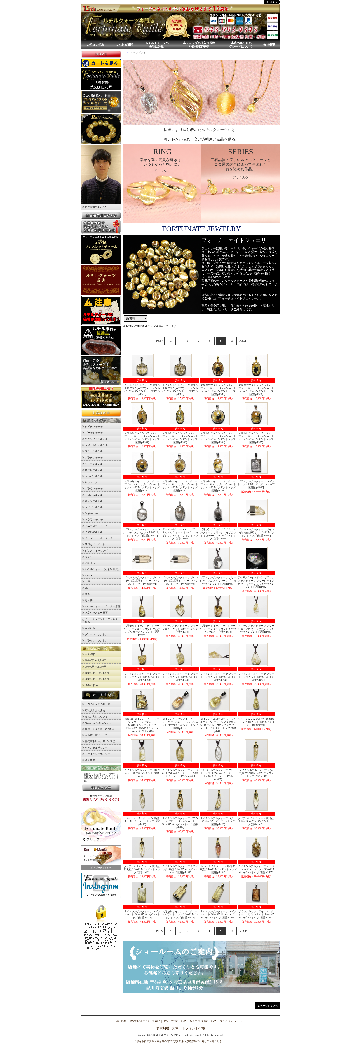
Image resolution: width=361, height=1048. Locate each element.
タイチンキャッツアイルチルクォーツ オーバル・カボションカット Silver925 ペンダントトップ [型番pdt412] (180, 723)
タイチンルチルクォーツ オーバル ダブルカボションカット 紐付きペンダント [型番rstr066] (180, 773)
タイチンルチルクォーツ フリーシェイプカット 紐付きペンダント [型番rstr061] (256, 676)
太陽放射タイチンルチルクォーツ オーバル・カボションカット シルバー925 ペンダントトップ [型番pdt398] (218, 486)
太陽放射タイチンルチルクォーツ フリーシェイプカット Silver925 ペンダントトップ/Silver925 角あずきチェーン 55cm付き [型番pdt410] (142, 725)
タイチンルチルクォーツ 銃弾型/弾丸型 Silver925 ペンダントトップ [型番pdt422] (142, 869)
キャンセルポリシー (96, 747)
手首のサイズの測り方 (97, 704)
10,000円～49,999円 (95, 660)
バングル (90, 563)
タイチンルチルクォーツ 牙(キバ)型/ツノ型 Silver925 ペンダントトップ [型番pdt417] (256, 773)
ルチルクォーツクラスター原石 (102, 606)
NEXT (243, 340)
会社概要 (269, 44)
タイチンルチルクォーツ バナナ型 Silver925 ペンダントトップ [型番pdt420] (218, 821)
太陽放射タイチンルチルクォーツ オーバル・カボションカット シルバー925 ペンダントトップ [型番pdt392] (142, 438)
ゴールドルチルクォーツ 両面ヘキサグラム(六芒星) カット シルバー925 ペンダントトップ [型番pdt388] (142, 390)
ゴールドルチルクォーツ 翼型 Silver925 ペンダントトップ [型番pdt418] (142, 821)
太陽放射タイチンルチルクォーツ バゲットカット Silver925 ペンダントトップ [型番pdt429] (180, 914)
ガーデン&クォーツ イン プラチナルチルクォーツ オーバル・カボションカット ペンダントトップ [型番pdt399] (180, 534)
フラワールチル (94, 519)
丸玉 (87, 587)
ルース (89, 575)
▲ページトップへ (268, 1005)
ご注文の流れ (95, 44)
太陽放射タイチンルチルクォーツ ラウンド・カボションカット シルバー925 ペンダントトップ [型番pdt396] (142, 486)
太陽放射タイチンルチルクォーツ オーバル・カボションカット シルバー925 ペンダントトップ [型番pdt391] (256, 390)
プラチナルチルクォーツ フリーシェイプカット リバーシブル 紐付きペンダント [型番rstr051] (218, 580)
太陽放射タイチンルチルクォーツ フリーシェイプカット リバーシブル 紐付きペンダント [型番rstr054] (142, 630)
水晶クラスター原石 (96, 612)
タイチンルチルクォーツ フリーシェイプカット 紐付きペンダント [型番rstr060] (218, 676)
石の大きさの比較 (95, 710)
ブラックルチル (94, 451)
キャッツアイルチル (96, 438)
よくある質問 (124, 44)
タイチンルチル (94, 426)
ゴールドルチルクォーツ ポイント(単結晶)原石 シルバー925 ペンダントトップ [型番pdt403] (180, 580)
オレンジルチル (94, 501)
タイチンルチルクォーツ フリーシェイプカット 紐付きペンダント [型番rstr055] (180, 628)
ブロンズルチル (94, 494)
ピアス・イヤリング (96, 550)
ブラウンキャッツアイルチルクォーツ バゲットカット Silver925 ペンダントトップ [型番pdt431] (256, 914)
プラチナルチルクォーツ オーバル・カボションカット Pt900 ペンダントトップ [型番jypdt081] (142, 532)
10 (232, 340)
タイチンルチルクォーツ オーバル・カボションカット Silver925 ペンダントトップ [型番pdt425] (256, 869)
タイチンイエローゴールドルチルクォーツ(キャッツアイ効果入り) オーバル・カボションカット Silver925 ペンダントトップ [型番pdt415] (218, 725)
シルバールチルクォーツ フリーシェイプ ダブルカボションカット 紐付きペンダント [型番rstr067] (218, 775)
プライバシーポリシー (97, 753)
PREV (159, 340)
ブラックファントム (96, 640)
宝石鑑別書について (96, 735)
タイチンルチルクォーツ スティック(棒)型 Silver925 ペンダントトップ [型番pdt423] (180, 869)
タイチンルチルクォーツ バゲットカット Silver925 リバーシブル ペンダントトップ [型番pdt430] (218, 914)
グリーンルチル (94, 463)
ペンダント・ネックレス (99, 538)
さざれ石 (90, 628)
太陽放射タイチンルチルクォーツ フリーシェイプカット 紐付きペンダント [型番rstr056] (218, 628)
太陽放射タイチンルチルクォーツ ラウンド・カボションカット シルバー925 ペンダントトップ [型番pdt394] (218, 438)
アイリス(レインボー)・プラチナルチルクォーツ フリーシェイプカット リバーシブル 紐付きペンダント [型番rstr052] (256, 582)
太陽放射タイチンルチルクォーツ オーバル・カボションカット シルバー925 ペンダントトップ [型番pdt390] (218, 390)
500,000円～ (91, 685)
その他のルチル (94, 532)
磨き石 (89, 594)
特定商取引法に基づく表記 (100, 741)
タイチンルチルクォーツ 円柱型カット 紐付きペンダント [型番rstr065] (142, 773)
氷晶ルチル (91, 513)
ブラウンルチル (94, 488)
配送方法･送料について (98, 722)
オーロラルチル (94, 469)
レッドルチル (92, 482)
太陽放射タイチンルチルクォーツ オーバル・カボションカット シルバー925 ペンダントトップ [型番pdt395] (256, 438)
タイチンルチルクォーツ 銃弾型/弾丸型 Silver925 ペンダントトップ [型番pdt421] (256, 821)
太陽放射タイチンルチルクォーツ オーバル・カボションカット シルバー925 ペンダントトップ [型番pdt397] (180, 486)
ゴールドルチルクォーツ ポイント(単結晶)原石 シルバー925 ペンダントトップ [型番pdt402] (142, 580)
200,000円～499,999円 (97, 679)
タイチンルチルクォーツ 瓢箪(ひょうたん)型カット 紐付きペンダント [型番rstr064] (256, 721)
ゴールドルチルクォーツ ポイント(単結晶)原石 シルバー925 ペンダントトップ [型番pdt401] (256, 532)
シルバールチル (94, 476)
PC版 (201, 1028)
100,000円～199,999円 (97, 673)
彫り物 (89, 600)
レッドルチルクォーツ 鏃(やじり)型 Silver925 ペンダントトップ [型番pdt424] (218, 869)
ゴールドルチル (94, 432)
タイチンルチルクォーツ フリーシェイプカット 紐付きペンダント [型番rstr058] (142, 676)
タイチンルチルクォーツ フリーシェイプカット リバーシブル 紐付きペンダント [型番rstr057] (256, 628)
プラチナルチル (94, 457)
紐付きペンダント (95, 544)
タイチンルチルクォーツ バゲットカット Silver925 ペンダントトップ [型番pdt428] (142, 914)
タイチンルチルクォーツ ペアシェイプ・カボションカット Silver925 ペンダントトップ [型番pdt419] (180, 823)
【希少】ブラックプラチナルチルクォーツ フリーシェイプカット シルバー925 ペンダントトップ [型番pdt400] (218, 534)
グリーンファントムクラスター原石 (102, 620)
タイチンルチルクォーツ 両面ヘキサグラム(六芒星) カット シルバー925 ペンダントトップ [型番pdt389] (180, 390)
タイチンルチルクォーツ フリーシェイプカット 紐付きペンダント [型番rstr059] (180, 676)
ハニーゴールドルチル (97, 525)
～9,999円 (90, 654)
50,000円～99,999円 (95, 666)
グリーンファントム (96, 634)
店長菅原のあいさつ (96, 206)
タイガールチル (94, 507)
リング (89, 556)
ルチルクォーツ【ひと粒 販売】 (103, 569)
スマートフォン (183, 1028)
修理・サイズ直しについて (100, 729)
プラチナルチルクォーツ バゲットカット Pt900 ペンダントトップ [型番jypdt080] (256, 484)
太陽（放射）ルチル (96, 445)
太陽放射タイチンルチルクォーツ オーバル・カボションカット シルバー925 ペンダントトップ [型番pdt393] (180, 438)
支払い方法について (96, 716)
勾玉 (87, 581)
